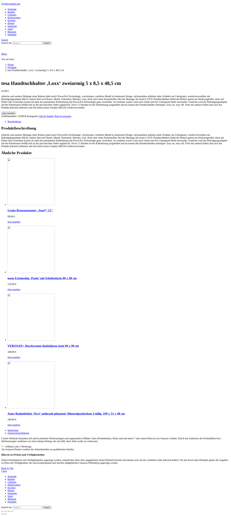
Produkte (12, 34)
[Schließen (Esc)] (12, 511)
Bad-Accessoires (63, 116)
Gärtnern (12, 14)
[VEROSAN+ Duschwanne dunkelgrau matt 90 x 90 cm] (119, 317)
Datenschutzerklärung (18, 433)
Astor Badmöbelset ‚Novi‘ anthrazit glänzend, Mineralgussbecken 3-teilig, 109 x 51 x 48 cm (66, 413)
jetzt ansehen (9, 113)
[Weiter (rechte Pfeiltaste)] (5, 514)
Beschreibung (14, 121)
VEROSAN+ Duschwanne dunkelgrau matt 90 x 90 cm (43, 345)
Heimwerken (14, 17)
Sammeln (12, 26)
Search (47, 43)
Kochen (11, 20)
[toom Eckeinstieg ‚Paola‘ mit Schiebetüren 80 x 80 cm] (119, 250)
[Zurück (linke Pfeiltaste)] (2, 514)
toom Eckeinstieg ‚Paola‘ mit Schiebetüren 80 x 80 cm (42, 278)
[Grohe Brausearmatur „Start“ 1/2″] (119, 182)
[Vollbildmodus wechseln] (5, 511)
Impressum (13, 430)
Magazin (12, 31)
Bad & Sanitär (46, 116)
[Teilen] (9, 511)
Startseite (12, 9)
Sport (10, 29)
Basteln (11, 12)
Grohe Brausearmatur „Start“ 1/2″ (30, 210)
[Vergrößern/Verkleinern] (2, 511)
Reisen (11, 23)
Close (4, 471)
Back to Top (7, 468)
